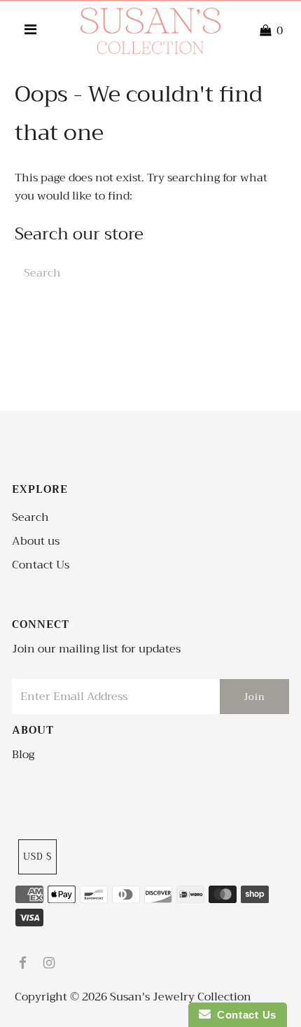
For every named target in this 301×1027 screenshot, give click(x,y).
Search (30, 517)
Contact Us (40, 565)
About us (35, 541)
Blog (23, 754)
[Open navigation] (30, 30)
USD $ (37, 856)
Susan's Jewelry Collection (180, 997)
